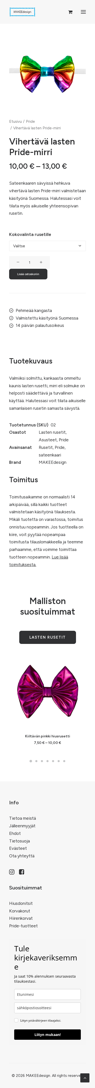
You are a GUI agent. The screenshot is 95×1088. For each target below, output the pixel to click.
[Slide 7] (64, 761)
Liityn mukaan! (47, 1034)
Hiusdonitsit (21, 903)
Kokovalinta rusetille (30, 234)
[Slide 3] (42, 761)
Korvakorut (19, 910)
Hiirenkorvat (21, 918)
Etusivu (15, 121)
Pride (30, 121)
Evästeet (18, 848)
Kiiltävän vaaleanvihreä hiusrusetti (49, 736)
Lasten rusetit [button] (47, 637)
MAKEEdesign (52, 462)
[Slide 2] (36, 761)
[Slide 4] (47, 761)
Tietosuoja (19, 840)
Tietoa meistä (22, 818)
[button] (83, 12)
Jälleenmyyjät (22, 825)
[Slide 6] (59, 761)
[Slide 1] (31, 761)
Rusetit (46, 447)
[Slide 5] (53, 761)
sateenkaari (50, 454)
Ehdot (15, 833)
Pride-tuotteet (23, 925)
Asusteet (48, 439)
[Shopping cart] (68, 12)
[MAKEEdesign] (22, 12)
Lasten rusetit (52, 432)
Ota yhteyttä (21, 855)
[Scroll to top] (84, 1077)
